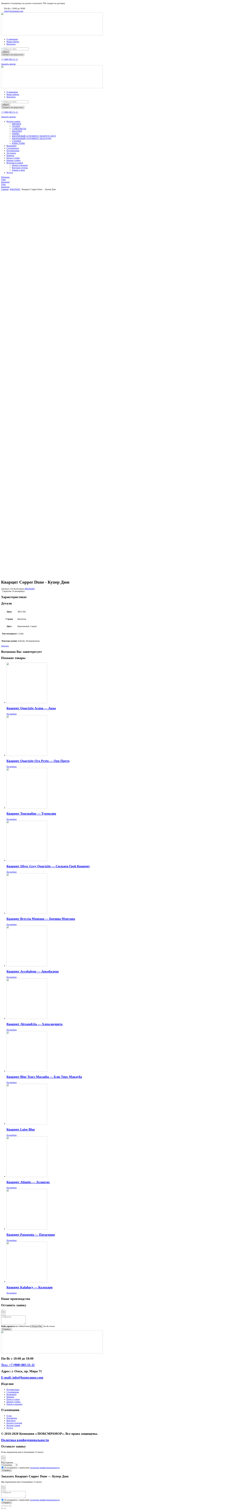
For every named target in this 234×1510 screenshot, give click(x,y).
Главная (4, 189)
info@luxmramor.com (22, 1377)
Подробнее (11, 714)
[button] (13, 8)
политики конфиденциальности (45, 1468)
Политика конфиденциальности (25, 1440)
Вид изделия (7, 1462)
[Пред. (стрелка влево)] (2, 1508)
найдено (5, 52)
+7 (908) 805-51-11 (9, 59)
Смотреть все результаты (12, 55)
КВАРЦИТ (15, 189)
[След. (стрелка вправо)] (5, 1508)
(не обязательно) (16, 1326)
